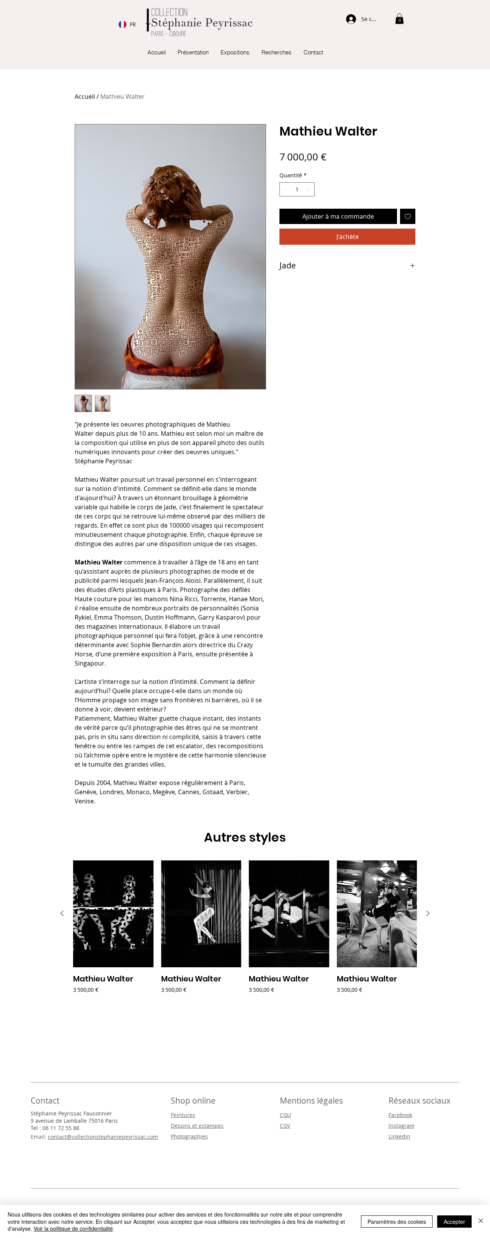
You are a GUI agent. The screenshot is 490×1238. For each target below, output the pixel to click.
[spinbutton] (297, 189)
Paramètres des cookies (397, 1221)
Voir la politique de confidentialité (73, 1228)
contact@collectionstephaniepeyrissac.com (103, 1136)
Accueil (85, 96)
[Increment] (309, 189)
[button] (399, 18)
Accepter (454, 1221)
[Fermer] (480, 1221)
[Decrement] (285, 189)
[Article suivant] (428, 913)
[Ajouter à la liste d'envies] (407, 216)
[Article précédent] (62, 913)
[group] (245, 932)
